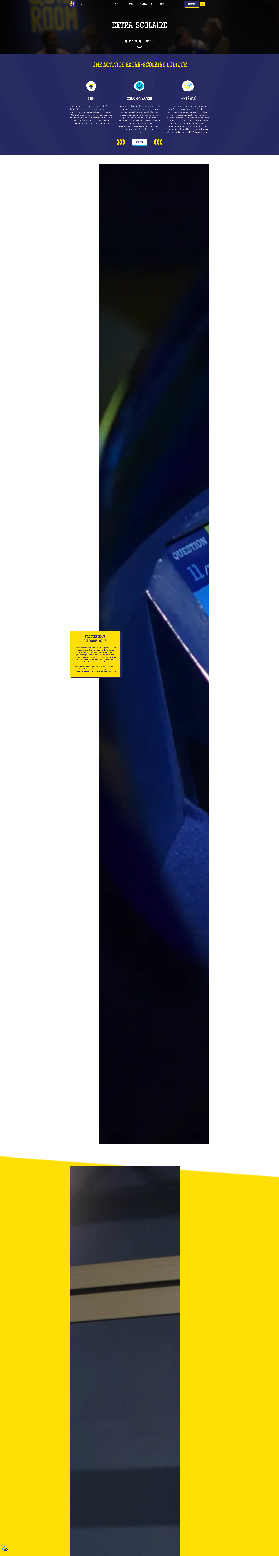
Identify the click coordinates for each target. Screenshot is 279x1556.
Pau (82, 4)
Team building (146, 4)
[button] (115, 4)
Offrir (162, 4)
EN (207, 4)
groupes (129, 4)
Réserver (139, 142)
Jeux (115, 4)
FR (202, 4)
